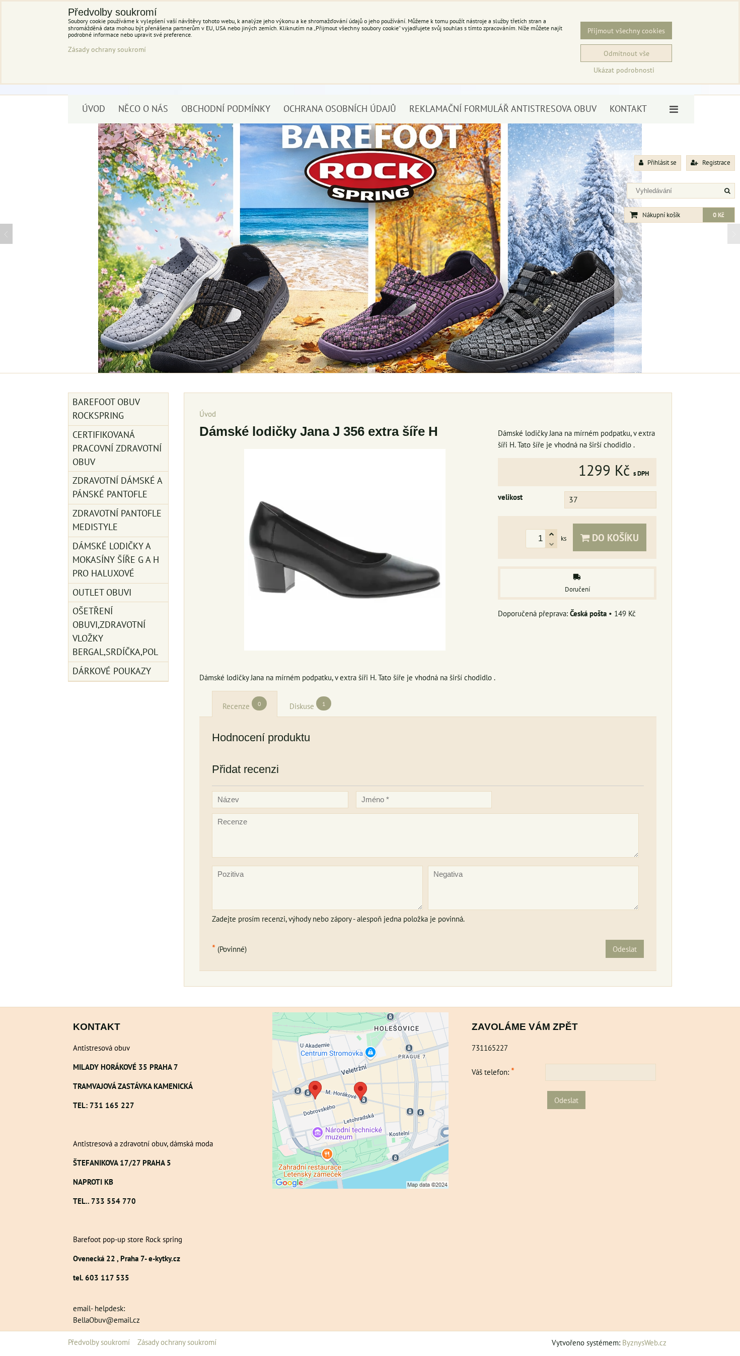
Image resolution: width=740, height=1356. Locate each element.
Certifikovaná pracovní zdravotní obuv (117, 448)
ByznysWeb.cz (644, 1342)
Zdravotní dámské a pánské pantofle (117, 487)
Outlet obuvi (101, 592)
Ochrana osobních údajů (339, 108)
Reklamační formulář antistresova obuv (503, 108)
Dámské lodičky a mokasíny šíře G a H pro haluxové (115, 559)
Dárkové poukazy (111, 671)
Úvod (93, 108)
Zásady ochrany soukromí (176, 1342)
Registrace (715, 162)
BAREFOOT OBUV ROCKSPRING (106, 408)
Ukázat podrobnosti (624, 70)
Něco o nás (143, 108)
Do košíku (614, 537)
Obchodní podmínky (225, 108)
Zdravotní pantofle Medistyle (117, 520)
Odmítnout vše (626, 53)
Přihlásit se (661, 162)
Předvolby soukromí (99, 1342)
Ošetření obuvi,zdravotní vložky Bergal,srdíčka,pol (115, 631)
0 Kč (718, 215)
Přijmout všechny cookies (626, 30)
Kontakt (628, 108)
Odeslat (625, 949)
